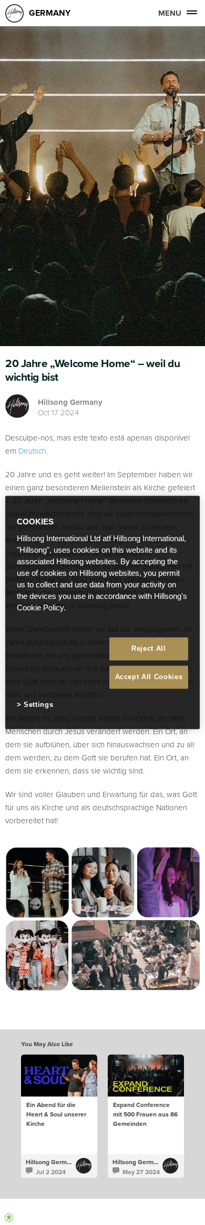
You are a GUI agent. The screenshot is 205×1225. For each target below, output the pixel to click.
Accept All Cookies (149, 677)
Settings (38, 704)
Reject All (148, 648)
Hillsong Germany (70, 402)
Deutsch (32, 450)
